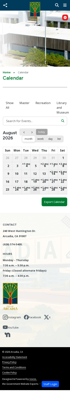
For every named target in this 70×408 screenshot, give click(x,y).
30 (44, 158)
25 (25, 189)
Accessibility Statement (14, 357)
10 (16, 174)
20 (44, 182)
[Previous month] (24, 132)
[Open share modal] (5, 5)
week (40, 139)
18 (25, 182)
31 (53, 158)
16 (7, 182)
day (50, 139)
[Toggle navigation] (65, 5)
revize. (33, 379)
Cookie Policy (9, 372)
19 (35, 182)
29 (35, 158)
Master (24, 103)
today (41, 132)
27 (16, 158)
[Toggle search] (57, 5)
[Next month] (32, 132)
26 (7, 158)
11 (25, 174)
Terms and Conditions (14, 367)
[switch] (65, 17)
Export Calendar (54, 202)
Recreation (43, 103)
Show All (9, 105)
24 (16, 189)
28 (25, 158)
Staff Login (50, 384)
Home (7, 72)
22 (62, 182)
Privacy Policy (9, 362)
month (28, 139)
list (59, 139)
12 (35, 174)
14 (53, 174)
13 (44, 174)
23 (7, 189)
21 (53, 182)
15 (62, 174)
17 (16, 182)
